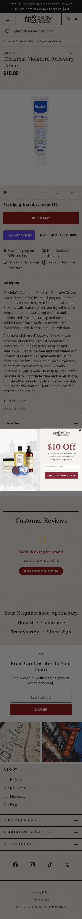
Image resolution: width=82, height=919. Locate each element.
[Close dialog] (80, 430)
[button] (61, 445)
